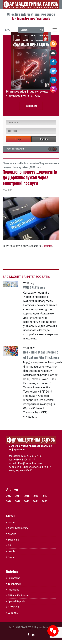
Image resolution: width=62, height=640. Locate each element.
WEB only (35, 167)
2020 (26, 501)
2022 (44, 501)
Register (44, 139)
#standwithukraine (18, 528)
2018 (9, 501)
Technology (14, 583)
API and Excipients (18, 595)
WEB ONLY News (34, 287)
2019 (17, 501)
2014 (17, 495)
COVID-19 (13, 607)
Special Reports (16, 601)
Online (11, 557)
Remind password (15, 149)
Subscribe (13, 539)
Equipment (14, 578)
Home (11, 522)
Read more (31, 105)
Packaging (13, 589)
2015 (26, 495)
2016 (35, 495)
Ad (9, 545)
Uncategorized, (21, 167)
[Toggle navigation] (54, 29)
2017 (44, 495)
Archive (12, 533)
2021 (35, 501)
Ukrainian (47, 245)
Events (11, 551)
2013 (9, 495)
